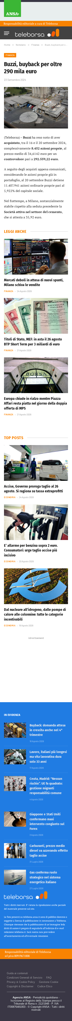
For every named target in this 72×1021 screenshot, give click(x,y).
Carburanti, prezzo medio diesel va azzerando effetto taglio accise (49, 851)
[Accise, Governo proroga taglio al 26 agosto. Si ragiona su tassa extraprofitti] (36, 463)
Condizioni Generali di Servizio (24, 977)
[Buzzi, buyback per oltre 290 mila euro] (36, 107)
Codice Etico (44, 986)
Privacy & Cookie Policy (21, 982)
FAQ (48, 977)
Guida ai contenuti (17, 973)
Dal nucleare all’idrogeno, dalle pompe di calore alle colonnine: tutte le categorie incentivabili (35, 614)
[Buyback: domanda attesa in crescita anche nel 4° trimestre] (15, 730)
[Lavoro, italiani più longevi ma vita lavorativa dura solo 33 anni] (15, 756)
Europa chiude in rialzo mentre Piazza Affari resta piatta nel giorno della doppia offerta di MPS (35, 403)
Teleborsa (52, 23)
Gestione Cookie (48, 982)
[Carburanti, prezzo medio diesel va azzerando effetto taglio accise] (15, 850)
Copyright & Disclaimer (20, 986)
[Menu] (6, 32)
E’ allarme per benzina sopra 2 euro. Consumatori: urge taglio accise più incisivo (31, 550)
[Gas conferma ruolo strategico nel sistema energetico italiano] (15, 877)
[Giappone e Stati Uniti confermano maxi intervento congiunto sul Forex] (15, 819)
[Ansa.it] (12, 10)
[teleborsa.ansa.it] (37, 32)
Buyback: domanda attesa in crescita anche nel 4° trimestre (47, 730)
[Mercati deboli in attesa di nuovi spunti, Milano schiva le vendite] (36, 257)
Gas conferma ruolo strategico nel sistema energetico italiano (45, 877)
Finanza (10, 55)
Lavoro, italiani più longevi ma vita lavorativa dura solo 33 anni (48, 757)
